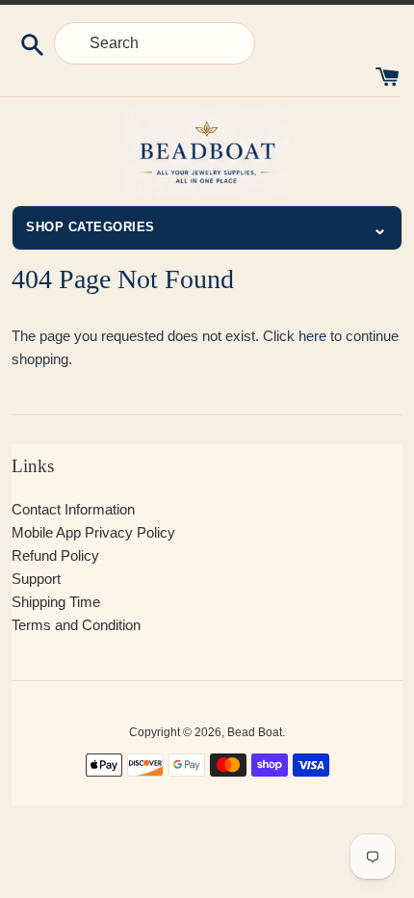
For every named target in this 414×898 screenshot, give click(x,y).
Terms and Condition (76, 625)
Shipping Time (56, 602)
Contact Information (73, 509)
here (312, 336)
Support (36, 578)
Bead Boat (254, 732)
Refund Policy (55, 555)
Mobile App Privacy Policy (93, 532)
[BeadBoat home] (207, 153)
